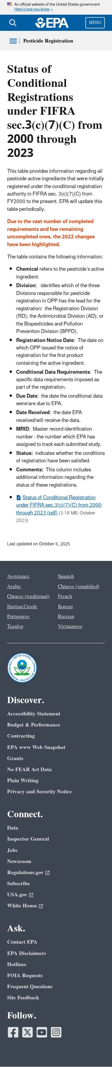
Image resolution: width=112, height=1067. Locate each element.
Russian (66, 616)
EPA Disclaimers (26, 953)
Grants (15, 758)
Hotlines (16, 964)
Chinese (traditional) (28, 596)
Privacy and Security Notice (39, 791)
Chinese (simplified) (78, 586)
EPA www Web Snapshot (36, 747)
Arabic (14, 586)
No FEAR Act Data (29, 769)
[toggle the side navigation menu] (13, 41)
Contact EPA (22, 942)
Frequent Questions (30, 986)
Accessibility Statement (33, 714)
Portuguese (18, 616)
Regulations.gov (25, 872)
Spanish (66, 576)
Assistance (18, 576)
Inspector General (28, 839)
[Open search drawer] (13, 22)
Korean (65, 606)
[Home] (52, 23)
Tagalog (15, 626)
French (65, 596)
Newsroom (19, 861)
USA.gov (17, 895)
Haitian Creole (22, 606)
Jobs (12, 850)
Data (12, 828)
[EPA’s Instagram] (56, 1032)
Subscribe (18, 883)
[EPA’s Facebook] (13, 1032)
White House (22, 906)
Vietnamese (70, 626)
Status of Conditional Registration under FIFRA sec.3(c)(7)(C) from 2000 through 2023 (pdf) (59, 505)
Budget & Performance (33, 725)
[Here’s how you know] (56, 7)
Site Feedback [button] (23, 998)
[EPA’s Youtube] (42, 1032)
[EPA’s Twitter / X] (27, 1032)
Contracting (21, 736)
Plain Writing (23, 780)
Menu (95, 22)
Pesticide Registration (48, 40)
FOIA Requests (25, 975)
